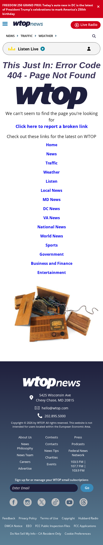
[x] (42, 502)
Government (52, 254)
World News (51, 236)
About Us (25, 437)
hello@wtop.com (55, 408)
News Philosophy (25, 446)
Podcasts (78, 444)
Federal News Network (78, 452)
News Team (25, 455)
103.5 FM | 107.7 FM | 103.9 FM (78, 466)
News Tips (51, 450)
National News (51, 227)
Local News (51, 190)
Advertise (25, 468)
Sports (52, 245)
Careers (25, 462)
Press (78, 437)
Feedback (8, 518)
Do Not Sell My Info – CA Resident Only (35, 534)
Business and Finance (51, 263)
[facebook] (13, 502)
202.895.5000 (55, 416)
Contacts (51, 444)
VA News (51, 217)
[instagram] (27, 502)
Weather (46, 35)
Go (87, 487)
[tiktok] (55, 502)
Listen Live (28, 49)
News (10, 35)
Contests (51, 437)
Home (51, 144)
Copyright (68, 518)
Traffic (27, 35)
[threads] (83, 502)
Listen (51, 181)
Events (51, 464)
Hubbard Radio (88, 518)
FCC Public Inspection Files (52, 526)
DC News (51, 208)
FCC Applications (85, 526)
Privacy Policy (28, 518)
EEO (29, 526)
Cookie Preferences (78, 534)
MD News (52, 199)
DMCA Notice (14, 526)
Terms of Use (49, 518)
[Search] (94, 36)
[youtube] (69, 502)
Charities (51, 457)
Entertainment (51, 272)
